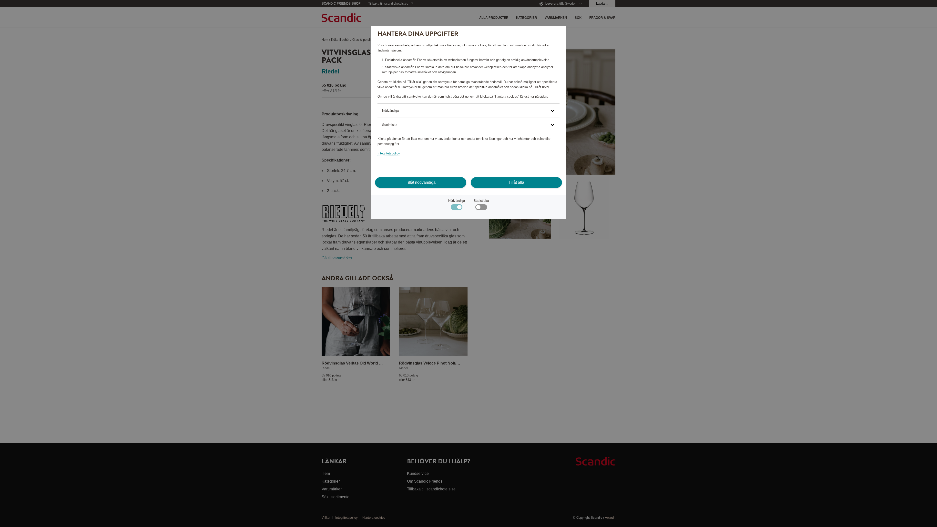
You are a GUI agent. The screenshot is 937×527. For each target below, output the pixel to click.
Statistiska (481, 200)
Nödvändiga (456, 200)
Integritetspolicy (388, 153)
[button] (468, 111)
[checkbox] (481, 208)
